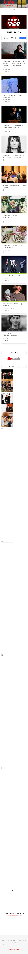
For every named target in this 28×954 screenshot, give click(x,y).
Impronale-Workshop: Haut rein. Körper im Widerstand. (13, 335)
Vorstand (23, 944)
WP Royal (14, 942)
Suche (22, 38)
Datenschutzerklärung (15, 944)
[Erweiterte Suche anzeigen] (12, 38)
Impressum (6, 944)
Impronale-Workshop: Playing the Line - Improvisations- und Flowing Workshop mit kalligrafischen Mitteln (14, 64)
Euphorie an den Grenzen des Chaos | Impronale (12, 96)
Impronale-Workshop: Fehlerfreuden (10, 216)
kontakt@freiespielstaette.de (14, 915)
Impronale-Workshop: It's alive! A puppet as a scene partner (13, 126)
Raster (16, 38)
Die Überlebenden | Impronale (12, 275)
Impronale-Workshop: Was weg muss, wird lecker (13, 246)
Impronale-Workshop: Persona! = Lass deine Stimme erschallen (13, 156)
